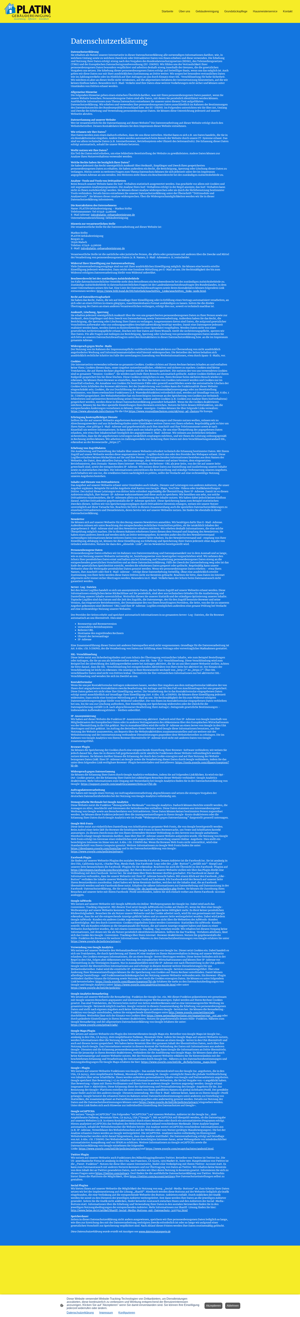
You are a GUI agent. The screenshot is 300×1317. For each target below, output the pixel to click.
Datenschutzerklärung (80, 1312)
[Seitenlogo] (27, 11)
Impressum (106, 1312)
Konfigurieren (126, 1312)
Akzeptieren (213, 1305)
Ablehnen (233, 1305)
